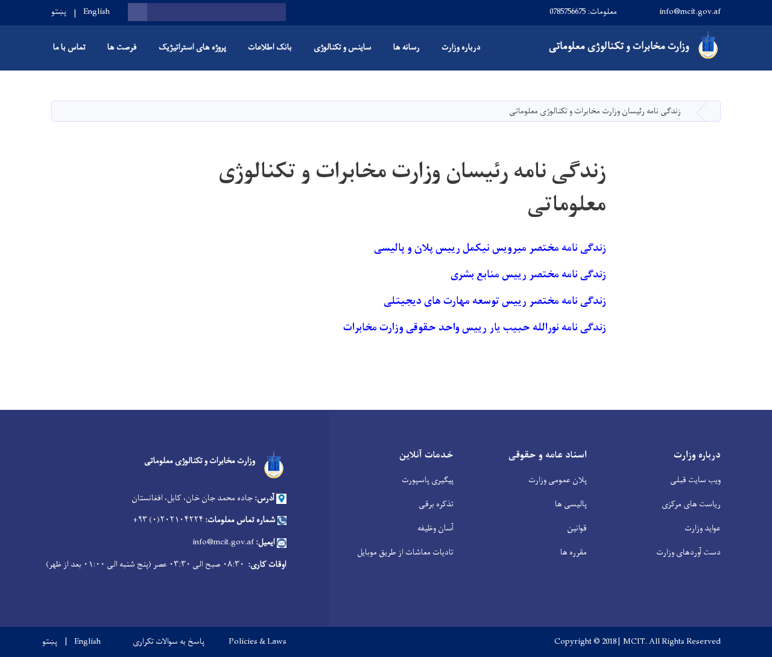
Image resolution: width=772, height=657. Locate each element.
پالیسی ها (571, 504)
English (96, 11)
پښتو (58, 11)
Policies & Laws (257, 642)
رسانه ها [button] (406, 47)
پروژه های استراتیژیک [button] (192, 47)
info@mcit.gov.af (690, 11)
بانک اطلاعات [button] (270, 47)
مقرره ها (573, 552)
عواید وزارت (703, 528)
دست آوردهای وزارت (688, 552)
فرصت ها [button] (122, 47)
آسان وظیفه (435, 528)
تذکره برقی (436, 504)
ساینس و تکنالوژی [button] (343, 47)
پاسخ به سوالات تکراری (168, 642)
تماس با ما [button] (69, 47)
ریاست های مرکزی (691, 504)
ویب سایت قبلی (695, 480)
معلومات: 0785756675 (583, 11)
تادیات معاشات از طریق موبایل (405, 552)
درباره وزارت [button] (461, 47)
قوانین (577, 528)
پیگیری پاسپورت (428, 480)
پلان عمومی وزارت (557, 480)
